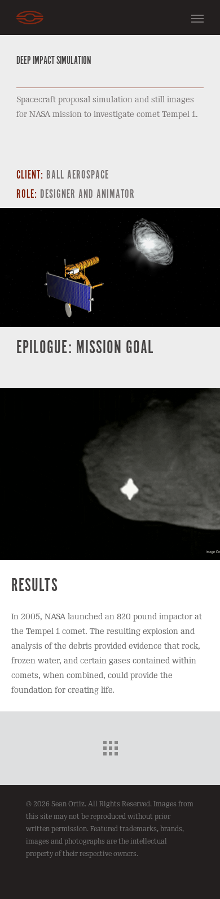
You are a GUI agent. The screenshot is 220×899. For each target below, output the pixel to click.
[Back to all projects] (110, 745)
